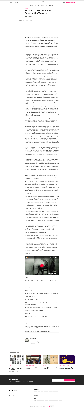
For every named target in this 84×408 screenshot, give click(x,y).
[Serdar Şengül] (26, 16)
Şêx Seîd (60, 400)
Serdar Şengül (30, 16)
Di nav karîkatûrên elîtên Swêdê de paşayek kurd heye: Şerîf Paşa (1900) (16, 368)
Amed (41, 331)
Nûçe (35, 400)
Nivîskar (26, 8)
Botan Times (35, 406)
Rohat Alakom (11, 371)
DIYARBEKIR (44, 331)
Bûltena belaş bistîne (70, 2)
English (42, 400)
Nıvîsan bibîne (32, 343)
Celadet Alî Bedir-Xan (53, 400)
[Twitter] (11, 395)
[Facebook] (9, 395)
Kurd (47, 331)
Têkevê (64, 2)
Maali (47, 406)
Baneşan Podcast (66, 365)
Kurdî (49, 331)
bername (39, 400)
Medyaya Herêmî (28, 365)
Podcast (38, 331)
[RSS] (13, 395)
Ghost (44, 406)
